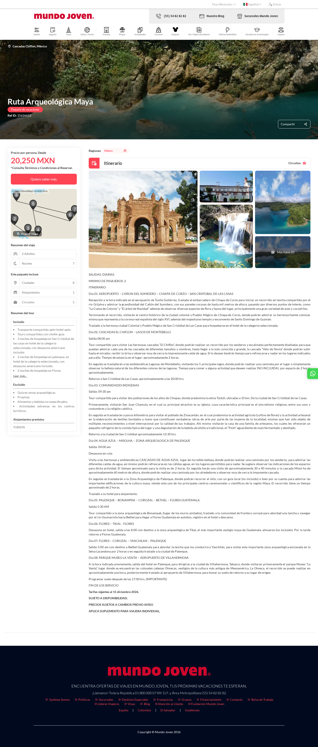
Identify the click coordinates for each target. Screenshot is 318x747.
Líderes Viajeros (108, 704)
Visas (131, 704)
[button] (14, 220)
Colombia (144, 710)
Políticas (84, 699)
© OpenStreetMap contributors (30, 191)
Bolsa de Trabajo (262, 699)
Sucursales (105, 699)
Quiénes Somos (59, 699)
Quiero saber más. (44, 179)
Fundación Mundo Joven (207, 704)
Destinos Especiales (134, 699)
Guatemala (192, 710)
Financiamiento (210, 699)
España (123, 710)
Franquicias (164, 699)
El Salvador (168, 710)
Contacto (236, 699)
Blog (146, 704)
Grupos (186, 699)
